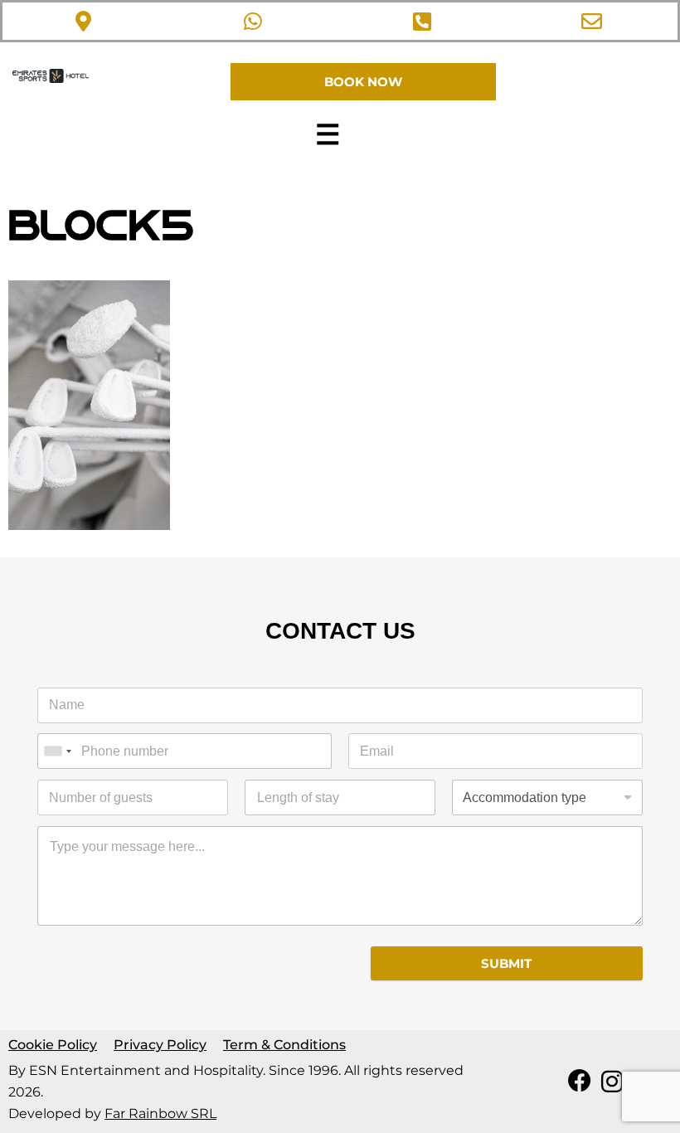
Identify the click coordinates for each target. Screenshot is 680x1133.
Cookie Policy (52, 1045)
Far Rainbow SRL (160, 1113)
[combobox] (57, 751)
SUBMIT (506, 963)
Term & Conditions (284, 1045)
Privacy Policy (160, 1045)
